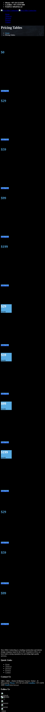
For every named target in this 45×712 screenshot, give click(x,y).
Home (7, 14)
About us (8, 16)
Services (8, 18)
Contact (8, 22)
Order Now (5, 91)
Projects (8, 20)
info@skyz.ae (14, 685)
